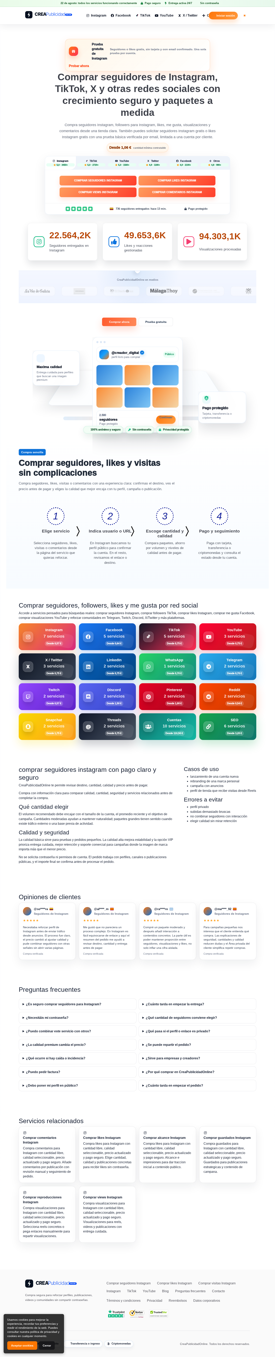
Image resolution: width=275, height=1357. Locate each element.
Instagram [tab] (63, 163)
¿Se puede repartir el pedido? (168, 1044)
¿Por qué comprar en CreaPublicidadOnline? (180, 1072)
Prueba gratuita (155, 321)
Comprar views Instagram (98, 192)
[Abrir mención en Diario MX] (91, 291)
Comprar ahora (119, 321)
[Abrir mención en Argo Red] (218, 291)
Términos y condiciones (123, 1300)
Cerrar (47, 1345)
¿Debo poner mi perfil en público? (52, 1085)
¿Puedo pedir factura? (43, 1072)
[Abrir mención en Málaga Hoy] (133, 291)
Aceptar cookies (22, 1345)
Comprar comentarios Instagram (177, 192)
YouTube (167, 15)
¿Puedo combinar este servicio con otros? (58, 1031)
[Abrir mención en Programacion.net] (176, 291)
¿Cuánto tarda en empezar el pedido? (174, 1085)
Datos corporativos (206, 1300)
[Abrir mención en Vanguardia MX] (49, 291)
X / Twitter (190, 15)
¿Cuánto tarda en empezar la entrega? (175, 1004)
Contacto (218, 1291)
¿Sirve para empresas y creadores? (173, 1058)
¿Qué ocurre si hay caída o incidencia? (55, 1058)
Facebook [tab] (186, 163)
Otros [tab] (216, 163)
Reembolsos (178, 1300)
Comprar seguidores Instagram (98, 180)
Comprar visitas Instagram (217, 1283)
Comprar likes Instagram (177, 180)
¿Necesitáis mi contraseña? (47, 1017)
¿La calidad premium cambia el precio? (56, 1044)
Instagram (98, 15)
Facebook (123, 15)
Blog (165, 1291)
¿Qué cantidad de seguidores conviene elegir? (181, 1017)
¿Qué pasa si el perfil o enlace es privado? (178, 1031)
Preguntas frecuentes (190, 1291)
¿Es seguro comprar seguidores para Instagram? (63, 1004)
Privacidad (154, 1300)
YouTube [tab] (123, 163)
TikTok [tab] (92, 163)
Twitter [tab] (154, 163)
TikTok (145, 15)
